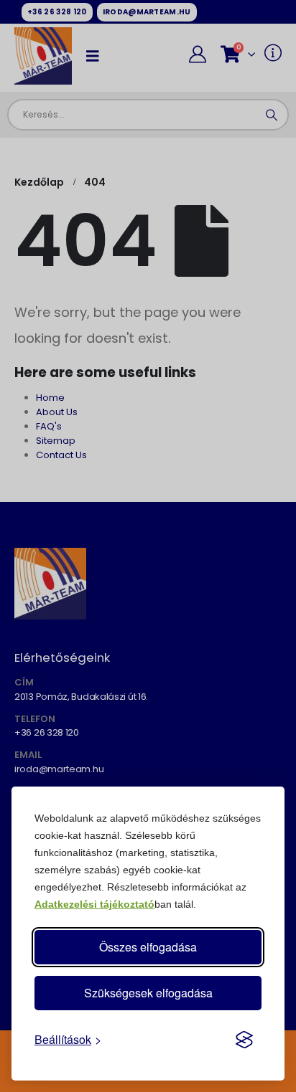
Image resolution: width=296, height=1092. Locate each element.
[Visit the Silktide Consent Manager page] (244, 1039)
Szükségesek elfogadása (148, 992)
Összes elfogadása (148, 947)
